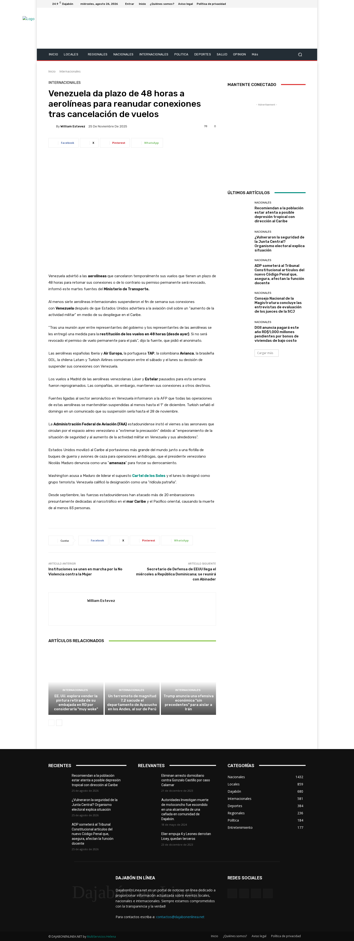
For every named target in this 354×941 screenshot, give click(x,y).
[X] (291, 4)
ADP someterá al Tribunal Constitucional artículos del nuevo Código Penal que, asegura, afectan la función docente (279, 274)
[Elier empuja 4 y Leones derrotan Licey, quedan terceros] (149, 840)
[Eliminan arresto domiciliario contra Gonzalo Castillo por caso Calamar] (149, 781)
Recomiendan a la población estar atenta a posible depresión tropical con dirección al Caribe (279, 214)
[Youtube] (303, 4)
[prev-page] (51, 723)
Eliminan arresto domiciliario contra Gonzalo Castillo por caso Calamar (185, 780)
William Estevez (72, 126)
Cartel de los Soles (148, 476)
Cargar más (265, 353)
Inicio (52, 71)
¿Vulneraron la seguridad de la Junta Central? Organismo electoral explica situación (280, 243)
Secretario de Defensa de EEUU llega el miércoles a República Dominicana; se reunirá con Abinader (176, 574)
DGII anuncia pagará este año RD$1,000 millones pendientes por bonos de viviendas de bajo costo (277, 334)
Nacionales (263, 202)
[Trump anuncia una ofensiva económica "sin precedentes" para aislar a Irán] (188, 682)
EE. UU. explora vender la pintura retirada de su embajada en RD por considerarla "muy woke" (76, 702)
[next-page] (59, 723)
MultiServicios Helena (101, 936)
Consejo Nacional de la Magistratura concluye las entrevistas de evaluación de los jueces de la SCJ (278, 305)
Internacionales (69, 71)
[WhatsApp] (268, 893)
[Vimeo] (297, 4)
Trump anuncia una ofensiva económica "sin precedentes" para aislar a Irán (189, 702)
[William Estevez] (52, 126)
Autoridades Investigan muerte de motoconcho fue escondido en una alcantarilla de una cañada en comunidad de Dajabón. (185, 809)
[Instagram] (285, 4)
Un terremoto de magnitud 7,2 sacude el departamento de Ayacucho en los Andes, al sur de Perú (132, 702)
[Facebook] (279, 4)
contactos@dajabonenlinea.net (180, 917)
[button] (300, 54)
